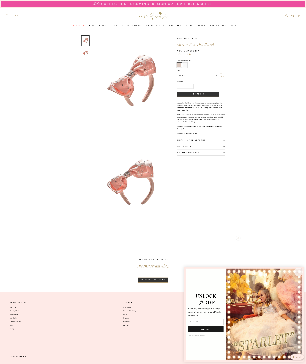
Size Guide (222, 75)
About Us (13, 307)
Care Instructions (15, 321)
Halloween (77, 26)
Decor (201, 26)
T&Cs (11, 325)
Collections (218, 26)
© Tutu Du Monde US (18, 356)
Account (286, 16)
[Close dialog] (298, 272)
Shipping (126, 318)
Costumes (175, 26)
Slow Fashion (14, 314)
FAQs (125, 314)
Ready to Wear (131, 26)
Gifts (189, 26)
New (91, 26)
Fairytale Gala (187, 38)
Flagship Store (14, 311)
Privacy (12, 329)
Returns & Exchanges (130, 311)
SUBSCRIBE (206, 329)
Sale (233, 26)
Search (14, 16)
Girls (102, 26)
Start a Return (127, 307)
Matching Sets (155, 26)
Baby (114, 26)
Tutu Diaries (13, 318)
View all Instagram (153, 280)
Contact (126, 325)
